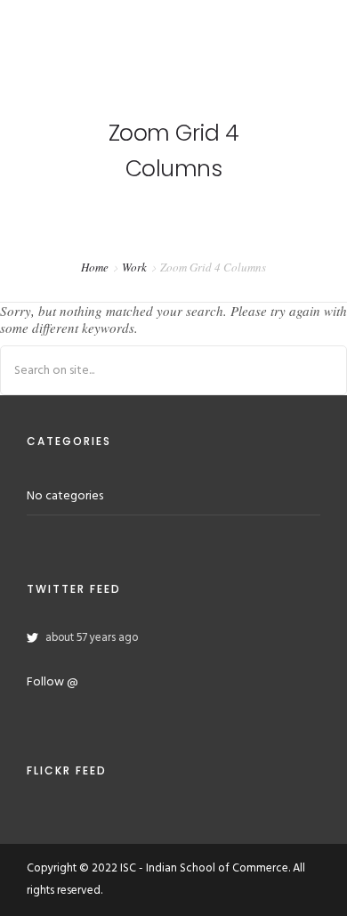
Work (134, 267)
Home (95, 267)
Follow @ (52, 682)
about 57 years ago (91, 638)
